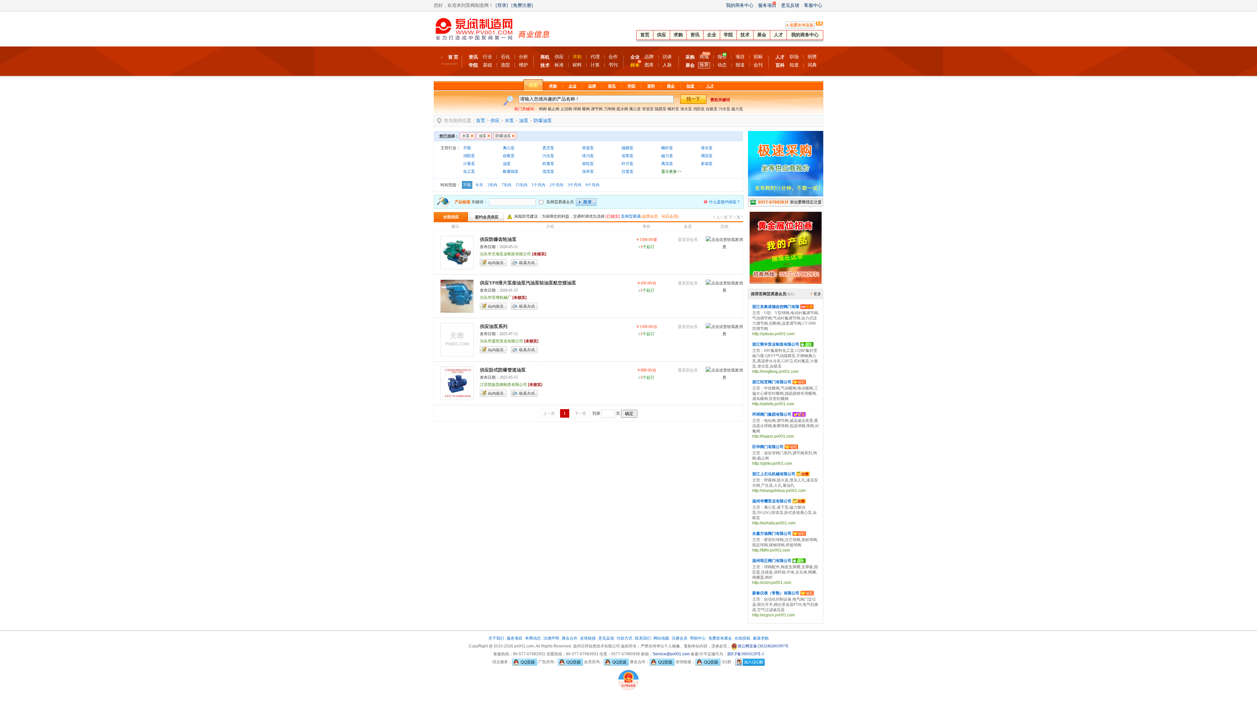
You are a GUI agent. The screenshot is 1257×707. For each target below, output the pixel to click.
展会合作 (569, 638)
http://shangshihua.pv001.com (779, 490)
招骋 (812, 56)
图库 (649, 65)
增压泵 (707, 156)
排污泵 (588, 156)
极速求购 (761, 638)
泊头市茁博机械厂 (495, 297)
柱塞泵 (548, 163)
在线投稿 (742, 638)
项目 (740, 56)
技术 (745, 34)
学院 (728, 34)
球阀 (577, 109)
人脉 (667, 65)
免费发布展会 (720, 638)
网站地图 (661, 638)
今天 (479, 185)
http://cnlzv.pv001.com (771, 582)
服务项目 (767, 5)
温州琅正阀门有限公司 (772, 560)
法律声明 (551, 638)
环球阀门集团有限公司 (772, 414)
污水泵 (724, 109)
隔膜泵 (660, 109)
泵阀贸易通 (631, 216)
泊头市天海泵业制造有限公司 (505, 254)
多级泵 (707, 163)
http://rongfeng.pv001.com (775, 371)
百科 (780, 65)
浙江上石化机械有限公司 (773, 474)
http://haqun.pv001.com (773, 436)
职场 (794, 56)
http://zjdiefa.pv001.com (773, 404)
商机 (545, 57)
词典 (812, 65)
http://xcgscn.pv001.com (773, 615)
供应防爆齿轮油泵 (498, 239)
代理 (595, 56)
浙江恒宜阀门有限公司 (772, 382)
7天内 (506, 185)
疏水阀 (622, 109)
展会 (761, 34)
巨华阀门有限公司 (768, 446)
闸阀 (543, 109)
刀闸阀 (609, 109)
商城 (704, 56)
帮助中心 (698, 638)
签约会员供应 (487, 217)
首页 (644, 34)
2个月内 (556, 185)
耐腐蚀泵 (511, 171)
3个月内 (574, 185)
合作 (613, 56)
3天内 (492, 185)
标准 (559, 65)
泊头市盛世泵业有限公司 (501, 341)
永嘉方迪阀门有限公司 (772, 533)
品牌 (649, 56)
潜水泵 (686, 109)
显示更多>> (671, 171)
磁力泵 (737, 109)
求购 (678, 34)
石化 (505, 56)
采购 (690, 57)
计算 (595, 65)
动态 (722, 65)
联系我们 (643, 638)
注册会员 (679, 638)
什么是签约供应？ (724, 202)
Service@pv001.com (671, 654)
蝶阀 (586, 109)
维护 (523, 65)
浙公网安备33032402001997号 (763, 646)
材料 (577, 65)
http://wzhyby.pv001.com (773, 523)
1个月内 (538, 185)
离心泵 (635, 109)
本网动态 (533, 638)
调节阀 (597, 109)
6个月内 (592, 185)
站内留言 (496, 263)
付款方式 (624, 638)
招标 (758, 56)
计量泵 (469, 163)
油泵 (523, 120)
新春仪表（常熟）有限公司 (775, 593)
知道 (794, 65)
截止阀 (553, 109)
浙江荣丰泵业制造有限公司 (775, 344)
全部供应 (451, 217)
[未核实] (539, 254)
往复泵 (627, 171)
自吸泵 (712, 109)
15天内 (521, 185)
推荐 (704, 65)
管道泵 (648, 109)
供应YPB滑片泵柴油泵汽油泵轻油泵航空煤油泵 (528, 283)
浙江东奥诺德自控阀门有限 (775, 306)
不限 (467, 148)
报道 (740, 65)
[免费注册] (522, 5)
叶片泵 (627, 163)
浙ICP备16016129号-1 (745, 654)
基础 (487, 65)
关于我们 (496, 638)
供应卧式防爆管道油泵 (503, 370)
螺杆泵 (673, 109)
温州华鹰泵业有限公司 (772, 501)
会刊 (758, 65)
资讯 (695, 34)
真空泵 (548, 148)
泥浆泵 (627, 156)
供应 (661, 34)
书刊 (613, 65)
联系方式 (527, 263)
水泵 (509, 120)
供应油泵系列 (493, 326)
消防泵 (699, 109)
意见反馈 (790, 5)
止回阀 (566, 109)
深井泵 (588, 171)
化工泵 (469, 171)
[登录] (502, 5)
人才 (778, 34)
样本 (635, 65)
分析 (523, 56)
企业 (711, 34)
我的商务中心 (740, 5)
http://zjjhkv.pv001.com (772, 463)
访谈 (667, 56)
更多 (817, 294)
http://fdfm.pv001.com (771, 550)
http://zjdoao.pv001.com (773, 334)
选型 (505, 65)
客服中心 (813, 5)
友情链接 (588, 638)
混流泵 (548, 171)
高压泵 (667, 163)
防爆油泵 (543, 120)
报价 (722, 56)
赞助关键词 (720, 100)
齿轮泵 (588, 163)
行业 (487, 56)
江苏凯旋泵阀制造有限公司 (503, 384)
